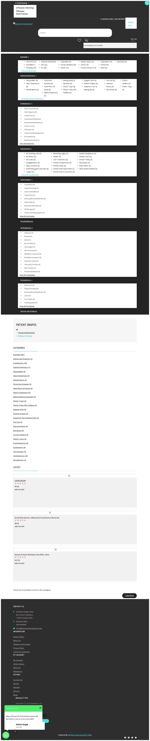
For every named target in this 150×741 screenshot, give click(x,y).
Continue (129, 595)
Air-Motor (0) (31, 156)
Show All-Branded (28, 71)
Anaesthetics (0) (29, 185)
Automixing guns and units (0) (37, 169)
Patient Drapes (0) (91, 83)
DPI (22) (44, 65)
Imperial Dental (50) (48, 62)
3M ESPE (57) (31, 62)
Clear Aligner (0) (29, 247)
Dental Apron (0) (32, 89)
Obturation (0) (29, 130)
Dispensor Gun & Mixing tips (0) (26, 418)
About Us (17, 640)
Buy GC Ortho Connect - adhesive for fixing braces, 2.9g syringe (37, 517)
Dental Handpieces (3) (87, 153)
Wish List (17, 668)
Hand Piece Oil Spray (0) (22, 388)
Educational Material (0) (32, 272)
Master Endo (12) (87, 62)
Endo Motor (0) (85, 166)
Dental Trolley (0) (85, 159)
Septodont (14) (106, 62)
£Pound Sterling (25, 8)
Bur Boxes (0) (112, 89)
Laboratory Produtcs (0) (32, 265)
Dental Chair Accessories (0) (64, 172)
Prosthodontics (26, 221)
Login (130, 25)
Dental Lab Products (28, 311)
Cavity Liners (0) (29, 116)
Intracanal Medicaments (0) (33, 123)
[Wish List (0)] (79, 39)
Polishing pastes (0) (30, 303)
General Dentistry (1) (21, 367)
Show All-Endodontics (27, 144)
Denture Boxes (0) (20, 426)
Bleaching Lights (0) (60, 153)
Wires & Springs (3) (30, 250)
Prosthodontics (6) (20, 443)
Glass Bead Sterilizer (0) (88, 169)
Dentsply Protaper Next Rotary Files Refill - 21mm (32, 554)
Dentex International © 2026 (80, 735)
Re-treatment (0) (29, 137)
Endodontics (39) (20, 363)
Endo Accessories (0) (31, 109)
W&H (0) (104, 68)
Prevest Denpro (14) (88, 68)
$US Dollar (22, 14)
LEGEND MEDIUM (20, 481)
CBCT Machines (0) (60, 159)
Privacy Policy (18, 648)
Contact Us (17, 680)
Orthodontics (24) (20, 456)
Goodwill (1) (30, 65)
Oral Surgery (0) (19, 452)
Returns (16, 691)
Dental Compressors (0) (62, 163)
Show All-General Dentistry (32, 99)
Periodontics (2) (19, 460)
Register (131, 22)
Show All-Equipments (30, 175)
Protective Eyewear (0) (22, 384)
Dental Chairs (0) (59, 166)
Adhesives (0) (28, 233)
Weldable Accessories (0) (32, 254)
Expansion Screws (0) (31, 261)
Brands (16, 684)
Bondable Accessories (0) (32, 257)
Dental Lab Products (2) (22, 359)
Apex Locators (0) (33, 166)
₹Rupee (20, 11)
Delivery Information (21, 644)
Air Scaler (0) (31, 159)
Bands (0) (27, 240)
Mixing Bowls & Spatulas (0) (24, 397)
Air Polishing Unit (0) (33, 153)
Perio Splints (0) (29, 299)
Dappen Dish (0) (90, 80)
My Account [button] (132, 19)
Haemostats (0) (29, 202)
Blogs (15, 695)
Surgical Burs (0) (29, 195)
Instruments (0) (29, 285)
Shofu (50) (105, 65)
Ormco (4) (84, 65)
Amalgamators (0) (33, 163)
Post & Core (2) (29, 126)
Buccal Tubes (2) (29, 243)
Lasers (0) (27, 296)
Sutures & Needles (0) (31, 192)
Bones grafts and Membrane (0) (34, 199)
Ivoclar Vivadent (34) (68, 65)
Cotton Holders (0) (20, 435)
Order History (18, 664)
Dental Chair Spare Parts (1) (63, 169)
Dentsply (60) (31, 68)
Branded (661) (18, 355)
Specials (16, 687)
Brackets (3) (28, 236)
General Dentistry (26, 332)
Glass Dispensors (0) (21, 376)
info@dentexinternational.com (29, 628)
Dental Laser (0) (85, 156)
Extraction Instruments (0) (32, 206)
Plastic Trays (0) (69, 86)
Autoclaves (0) (84, 163)
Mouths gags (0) (29, 209)
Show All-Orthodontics (27, 275)
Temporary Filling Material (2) (34, 133)
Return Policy (18, 637)
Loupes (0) (30, 172)
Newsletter (17, 671)
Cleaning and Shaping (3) (32, 119)
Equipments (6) (19, 447)
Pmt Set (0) (111, 80)
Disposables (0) (32, 80)
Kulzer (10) (65, 68)
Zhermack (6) (122, 62)
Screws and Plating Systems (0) (34, 213)
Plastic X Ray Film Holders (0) (25, 405)
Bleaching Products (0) (31, 140)
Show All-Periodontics (27, 306)
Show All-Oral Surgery (27, 216)
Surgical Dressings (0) (31, 188)
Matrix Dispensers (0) (21, 393)
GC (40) (44, 68)
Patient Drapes (25, 336)
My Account (18, 660)
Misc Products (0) (30, 268)
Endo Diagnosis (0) (30, 112)
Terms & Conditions (21, 652)
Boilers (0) (57, 156)
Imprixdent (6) (66, 62)
